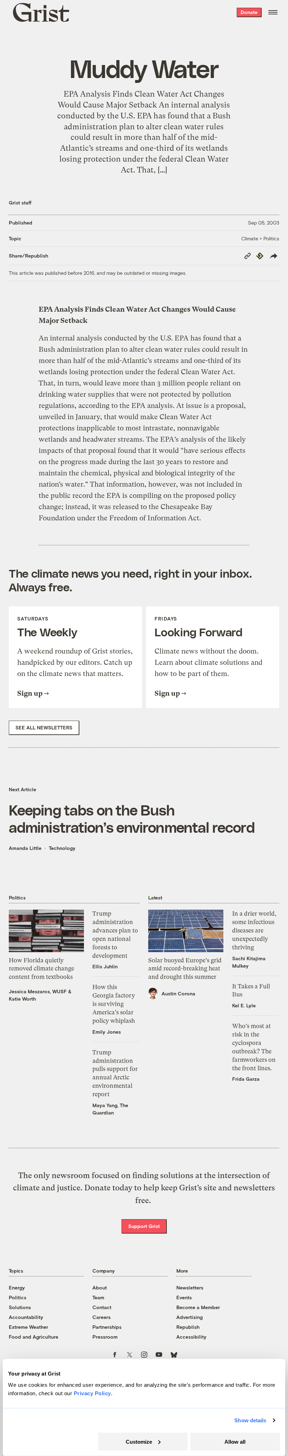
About (99, 1288)
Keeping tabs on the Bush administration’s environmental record (132, 818)
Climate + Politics (260, 238)
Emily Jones (106, 1032)
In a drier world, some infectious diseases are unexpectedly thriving (254, 930)
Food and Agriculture (33, 1337)
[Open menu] (273, 12)
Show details (250, 1420)
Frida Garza (246, 1079)
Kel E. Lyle (244, 1005)
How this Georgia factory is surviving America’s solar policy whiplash (113, 1003)
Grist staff (20, 203)
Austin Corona (178, 993)
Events (184, 1297)
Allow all (235, 1441)
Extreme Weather (28, 1327)
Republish (187, 1327)
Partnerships (107, 1327)
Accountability (26, 1317)
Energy (17, 1288)
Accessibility (191, 1337)
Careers (101, 1317)
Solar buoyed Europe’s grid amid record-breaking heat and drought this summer (185, 969)
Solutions (20, 1307)
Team (98, 1297)
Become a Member (198, 1307)
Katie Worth (22, 999)
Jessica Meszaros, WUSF (38, 991)
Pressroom (105, 1337)
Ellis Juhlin (105, 966)
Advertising (189, 1317)
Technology (62, 848)
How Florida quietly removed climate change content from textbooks (41, 969)
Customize (139, 1441)
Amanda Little (25, 848)
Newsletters (189, 1288)
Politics (17, 1297)
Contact (101, 1307)
